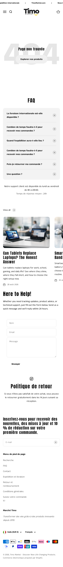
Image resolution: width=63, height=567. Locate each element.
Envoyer (16, 364)
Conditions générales (13, 491)
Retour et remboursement (11, 484)
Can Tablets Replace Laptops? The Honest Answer (20, 257)
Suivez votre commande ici (15, 498)
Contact (7, 471)
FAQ (5, 465)
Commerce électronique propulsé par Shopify (22, 557)
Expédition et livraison (14, 476)
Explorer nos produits (31, 59)
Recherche (8, 460)
